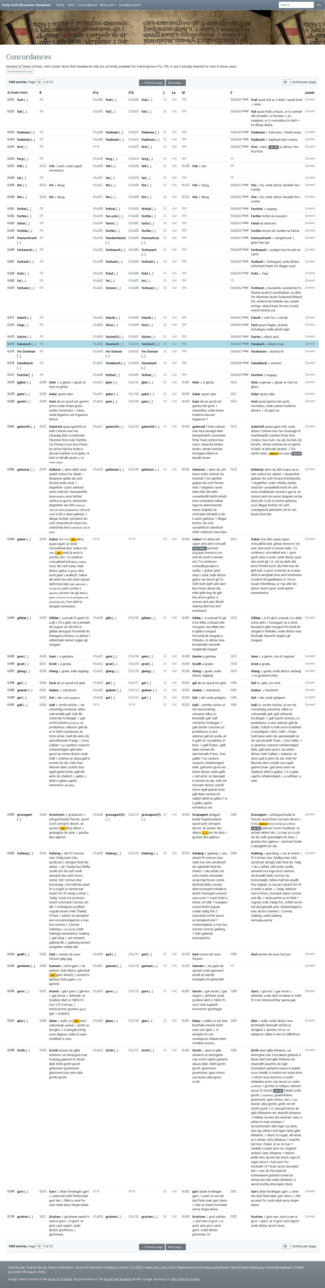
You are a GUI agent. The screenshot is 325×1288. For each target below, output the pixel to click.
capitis (72, 781)
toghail (262, 884)
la (294, 815)
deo (52, 837)
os (255, 675)
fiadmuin (23, 139)
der (60, 697)
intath (222, 496)
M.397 (186, 853)
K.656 (10, 158)
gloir (109, 382)
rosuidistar (214, 740)
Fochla (256, 216)
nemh (255, 453)
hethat (77, 496)
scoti (204, 823)
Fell (51, 166)
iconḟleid (78, 907)
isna (221, 640)
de (204, 483)
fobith (265, 727)
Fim (195, 185)
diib (209, 902)
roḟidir (289, 902)
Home (60, 5)
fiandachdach (116, 238)
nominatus (199, 807)
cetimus (289, 718)
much (213, 898)
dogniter (208, 487)
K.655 (10, 146)
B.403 (43, 704)
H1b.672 (133, 139)
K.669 (10, 280)
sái (55, 449)
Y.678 (233, 663)
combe (74, 588)
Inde (213, 575)
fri (75, 618)
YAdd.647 (236, 146)
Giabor (197, 690)
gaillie (196, 758)
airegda (54, 606)
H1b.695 (133, 208)
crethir (255, 189)
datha (268, 125)
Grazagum (258, 815)
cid (84, 527)
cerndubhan (281, 292)
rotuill (255, 579)
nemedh (214, 644)
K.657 (10, 166)
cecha (280, 867)
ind (68, 562)
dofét (81, 1025)
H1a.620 (98, 617)
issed (73, 544)
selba (81, 709)
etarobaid (199, 915)
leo (294, 584)
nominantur (69, 933)
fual (20, 100)
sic (71, 758)
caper (61, 544)
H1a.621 (98, 656)
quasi (262, 100)
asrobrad (257, 862)
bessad (256, 627)
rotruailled (258, 544)
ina (76, 509)
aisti (276, 337)
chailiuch (257, 772)
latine (66, 754)
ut (281, 147)
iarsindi (287, 288)
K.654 (10, 139)
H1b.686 (133, 273)
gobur (52, 597)
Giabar (256, 690)
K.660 (10, 196)
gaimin (213, 789)
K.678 (10, 382)
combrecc (210, 561)
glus (20, 1021)
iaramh (282, 449)
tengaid (54, 644)
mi (266, 410)
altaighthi (260, 846)
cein (208, 862)
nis (82, 705)
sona (276, 954)
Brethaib (257, 636)
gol (19, 697)
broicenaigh (259, 880)
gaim (277, 426)
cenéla (289, 867)
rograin (215, 907)
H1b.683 (133, 237)
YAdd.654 (236, 215)
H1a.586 (98, 99)
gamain (111, 966)
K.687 (10, 671)
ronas (297, 132)
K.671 (10, 317)
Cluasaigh (290, 431)
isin (205, 406)
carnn (218, 487)
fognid (205, 819)
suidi (205, 575)
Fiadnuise (258, 132)
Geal (52, 683)
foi (19, 281)
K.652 (10, 111)
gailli (222, 772)
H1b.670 (133, 111)
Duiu (291, 837)
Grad (254, 664)
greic (211, 406)
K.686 (10, 663)
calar (271, 394)
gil (77, 593)
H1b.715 (133, 814)
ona (276, 656)
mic (202, 862)
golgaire (220, 697)
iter (66, 492)
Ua (51, 444)
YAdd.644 (236, 111)
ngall (52, 772)
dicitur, (255, 754)
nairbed (78, 487)
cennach (78, 938)
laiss (66, 584)
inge (203, 880)
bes (283, 250)
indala (68, 947)
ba (51, 449)
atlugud (54, 819)
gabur (63, 571)
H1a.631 (98, 965)
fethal (21, 209)
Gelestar (198, 469)
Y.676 (233, 617)
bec (291, 566)
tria (263, 539)
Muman (54, 767)
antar (268, 920)
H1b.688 (133, 287)
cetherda (55, 718)
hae (55, 915)
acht (65, 588)
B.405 (43, 954)
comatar (198, 714)
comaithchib (200, 496)
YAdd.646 (236, 139)
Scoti (52, 823)
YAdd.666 (236, 343)
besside (85, 622)
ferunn (219, 483)
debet (77, 828)
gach (217, 570)
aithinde (75, 996)
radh (263, 837)
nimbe (291, 483)
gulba (67, 478)
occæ (196, 880)
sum (254, 893)
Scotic (277, 828)
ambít (53, 474)
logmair (289, 656)
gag (69, 959)
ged (108, 954)
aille (289, 584)
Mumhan (262, 297)
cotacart (221, 893)
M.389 (186, 663)
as (211, 798)
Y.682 (233, 697)
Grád (52, 664)
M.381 (186, 382)
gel (19, 683)
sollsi (63, 1021)
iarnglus (54, 1030)
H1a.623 (98, 671)
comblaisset (266, 492)
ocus (69, 444)
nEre (274, 731)
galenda (207, 933)
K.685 (10, 656)
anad (86, 884)
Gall (52, 705)
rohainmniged (58, 749)
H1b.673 (133, 146)
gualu (65, 671)
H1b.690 (133, 324)
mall (281, 880)
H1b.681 (133, 223)
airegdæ (267, 575)
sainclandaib (286, 736)
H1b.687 (133, 280)
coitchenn (76, 519)
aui (286, 301)
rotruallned (57, 562)
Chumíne (55, 440)
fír (65, 893)
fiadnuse (23, 132)
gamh (21, 401)
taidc (195, 862)
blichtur (54, 979)
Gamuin (55, 966)
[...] (26, 100)
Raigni (283, 266)
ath (223, 469)
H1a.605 (98, 343)
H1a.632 (98, 991)
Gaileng (22, 853)
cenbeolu (206, 532)
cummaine (218, 435)
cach (79, 478)
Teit (61, 880)
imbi (195, 487)
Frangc (73, 740)
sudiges (275, 250)
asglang (83, 671)
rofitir (211, 915)
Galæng (198, 853)
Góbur (77, 548)
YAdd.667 (236, 351)
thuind (255, 292)
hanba (218, 444)
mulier (53, 410)
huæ (203, 440)
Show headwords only (20, 71)
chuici (77, 523)
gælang (212, 853)
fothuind (284, 297)
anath (196, 893)
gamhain (23, 966)
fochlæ (22, 231)
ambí (62, 483)
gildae (146, 618)
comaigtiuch (259, 510)
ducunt (210, 415)
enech (295, 853)
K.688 (10, 682)
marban (65, 453)
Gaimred (55, 426)
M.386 (186, 539)
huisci (196, 474)
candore (71, 745)
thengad (55, 636)
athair (53, 867)
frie (212, 911)
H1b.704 (133, 426)
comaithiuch (200, 527)
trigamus (81, 415)
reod (277, 683)
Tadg (297, 862)
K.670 (10, 287)
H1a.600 (98, 280)
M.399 (186, 965)
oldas (72, 1034)
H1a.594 (98, 223)
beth (283, 487)
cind (254, 781)
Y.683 (233, 704)
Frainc (292, 731)
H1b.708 (133, 656)
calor (69, 394)
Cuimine (274, 435)
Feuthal (257, 209)
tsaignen (257, 120)
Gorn (254, 991)
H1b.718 (133, 965)
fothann (23, 288)
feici (145, 325)
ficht (20, 273)
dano (195, 749)
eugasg (271, 209)
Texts (71, 5)
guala (208, 671)
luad (275, 306)
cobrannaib (259, 714)
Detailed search (130, 5)
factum (54, 959)
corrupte (63, 823)
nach (202, 584)
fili (265, 579)
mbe (195, 593)
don (81, 571)
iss (285, 622)
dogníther (56, 487)
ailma (211, 539)
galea (63, 781)
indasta (64, 758)
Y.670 (233, 382)
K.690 (10, 697)
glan (68, 622)
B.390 (43, 401)
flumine (278, 116)
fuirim (21, 337)
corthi (63, 705)
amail (264, 292)
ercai (280, 344)
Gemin (197, 656)
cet (204, 740)
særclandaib (264, 740)
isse (208, 627)
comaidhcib (272, 487)
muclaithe (274, 288)
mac (70, 431)
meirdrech (213, 690)
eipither (216, 478)
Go (319, 5)
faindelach (25, 363)
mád (60, 492)
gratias (84, 832)
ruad (292, 266)
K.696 (10, 991)
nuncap (256, 920)
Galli (52, 758)
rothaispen (64, 907)
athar (82, 893)
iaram (73, 458)
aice (64, 875)
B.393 (43, 539)
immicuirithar (271, 1000)
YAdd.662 (236, 287)
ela (270, 301)
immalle (262, 116)
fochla (21, 216)
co (214, 714)
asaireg (197, 606)
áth (71, 505)
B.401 (43, 690)
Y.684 (233, 814)
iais (267, 242)
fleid (80, 862)
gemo (268, 656)
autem (53, 828)
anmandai (216, 875)
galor (109, 394)
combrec (77, 557)
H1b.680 (133, 215)
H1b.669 (133, 99)
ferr (296, 147)
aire (214, 731)
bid (284, 139)
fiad (271, 132)
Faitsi (255, 223)
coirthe (207, 705)
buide (65, 819)
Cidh (195, 584)
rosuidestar (70, 731)
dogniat (206, 510)
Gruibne (54, 1000)
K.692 (10, 814)
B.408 (43, 1020)
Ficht (254, 273)
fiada (288, 132)
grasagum (56, 832)
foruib (291, 250)
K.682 (10, 469)
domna (275, 351)
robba (273, 880)
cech (210, 483)
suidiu (196, 570)
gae (268, 853)
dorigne (71, 862)
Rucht (273, 297)
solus (195, 575)
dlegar (53, 519)
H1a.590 (98, 158)
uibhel (276, 474)
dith (214, 492)
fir (282, 351)
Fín (51, 185)
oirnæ (215, 991)
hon (69, 602)
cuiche (216, 705)
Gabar (255, 539)
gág (63, 959)
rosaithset (294, 727)
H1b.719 (133, 991)
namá (53, 880)
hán (65, 449)
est (76, 401)
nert (264, 147)
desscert (270, 223)
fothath (23, 262)
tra (69, 898)
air (225, 736)
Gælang (54, 929)
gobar (277, 544)
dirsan (206, 449)
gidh (202, 593)
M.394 (186, 697)
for (276, 266)
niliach (210, 453)
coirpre (212, 440)
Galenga (55, 933)
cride (72, 911)
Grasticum (56, 815)
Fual (254, 100)
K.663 (10, 223)
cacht (254, 254)
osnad (294, 301)
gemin (61, 772)
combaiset (206, 501)
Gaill (59, 731)
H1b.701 (133, 382)
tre (61, 539)
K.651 (10, 99)
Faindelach (259, 363)
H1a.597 (98, 249)
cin (88, 527)
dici (219, 828)
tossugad (275, 622)
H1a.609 (98, 166)
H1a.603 (98, 324)
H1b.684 (133, 249)
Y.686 (233, 954)
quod (69, 401)
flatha (295, 231)
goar (298, 557)
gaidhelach (274, 579)
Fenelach (257, 344)
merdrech (69, 690)
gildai (199, 631)
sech (51, 509)
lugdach (212, 1004)
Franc (277, 740)
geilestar (112, 469)
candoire (260, 745)
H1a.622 (98, 663)
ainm (68, 469)
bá (300, 440)
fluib (268, 111)
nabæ (219, 501)
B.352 (43, 185)
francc (214, 754)
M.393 (186, 690)
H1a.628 (98, 814)
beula (255, 514)
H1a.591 (98, 177)
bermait (287, 841)
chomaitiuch (64, 523)
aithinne (210, 996)
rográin (54, 911)
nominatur (56, 170)
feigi (20, 325)
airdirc (196, 449)
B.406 (43, 965)
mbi (253, 474)
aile (216, 584)
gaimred (198, 426)
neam (52, 462)
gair (52, 1013)
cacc (224, 853)
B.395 (43, 853)
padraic (216, 819)
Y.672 (233, 401)
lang (61, 938)
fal (19, 178)
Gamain (198, 966)
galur (21, 394)
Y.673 (233, 426)
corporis (83, 745)
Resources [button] (107, 5)
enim (79, 749)
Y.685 (233, 853)
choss (196, 789)
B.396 (43, 656)
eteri (278, 406)
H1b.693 (133, 351)
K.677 (10, 374)
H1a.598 (98, 261)
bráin (69, 772)
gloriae (266, 382)
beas (52, 496)
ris (255, 823)
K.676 (10, 363)
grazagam (24, 815)
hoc (51, 924)
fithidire (270, 631)
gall (20, 705)
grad (20, 664)
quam (264, 588)
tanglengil (199, 649)
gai (264, 991)
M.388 (186, 656)
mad (254, 487)
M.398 (186, 954)
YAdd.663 (236, 317)
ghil (253, 570)
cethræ (214, 474)
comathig (55, 709)
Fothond (257, 288)
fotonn (111, 288)
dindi (205, 798)
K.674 (10, 343)
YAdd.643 (236, 99)
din (59, 566)
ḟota (65, 440)
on (289, 116)
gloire (64, 387)
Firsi (254, 147)
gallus (80, 776)
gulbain (256, 478)
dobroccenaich (202, 889)
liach (52, 458)
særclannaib (200, 754)
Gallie (294, 740)
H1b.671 (133, 132)
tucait (255, 584)
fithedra (198, 640)
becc (67, 593)
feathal (22, 375)
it (269, 120)
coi (273, 310)
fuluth (21, 318)
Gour (52, 566)
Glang (53, 671)
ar (273, 100)
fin (262, 185)
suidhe (281, 231)
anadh (294, 880)
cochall (274, 763)
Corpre (256, 440)
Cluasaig (55, 435)
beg (209, 593)
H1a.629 (98, 853)
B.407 (43, 991)
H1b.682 (133, 230)
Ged (195, 954)
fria (253, 884)
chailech (66, 776)
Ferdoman (258, 351)
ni (88, 453)
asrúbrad (55, 862)
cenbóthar (56, 527)
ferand (54, 483)
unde (69, 166)
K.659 (10, 185)
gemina (210, 656)
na (288, 231)
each (61, 166)
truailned (288, 828)
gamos (84, 401)
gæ (207, 991)
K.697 (10, 1020)
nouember (199, 410)
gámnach (83, 970)
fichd (109, 273)
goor (293, 552)
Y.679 (233, 671)
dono (294, 622)
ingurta (197, 505)
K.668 (10, 273)
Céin (75, 858)
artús (60, 736)
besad (214, 622)
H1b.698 (133, 185)
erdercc (78, 449)
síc (295, 754)
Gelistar (55, 469)
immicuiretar (58, 1009)
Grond (53, 991)
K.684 (10, 617)
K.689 (10, 690)
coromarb (65, 902)
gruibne (197, 1000)
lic (281, 656)
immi (64, 979)
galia (295, 772)
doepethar (292, 474)
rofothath (258, 266)
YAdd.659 (236, 261)
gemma (67, 656)
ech (203, 166)
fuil (268, 100)
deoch (211, 588)
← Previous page (152, 83)
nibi (202, 492)
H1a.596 (98, 237)
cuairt (68, 487)
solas (72, 566)
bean (80, 410)
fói (253, 301)
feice (109, 325)
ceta (283, 727)
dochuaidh (258, 875)
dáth (75, 469)
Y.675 (233, 539)
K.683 (10, 539)
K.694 (10, 954)
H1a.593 (98, 215)
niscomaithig (206, 709)
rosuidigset (260, 731)
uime (70, 483)
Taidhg (278, 858)
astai (203, 776)
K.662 (10, 215)
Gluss (53, 1021)
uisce (257, 104)
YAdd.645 (236, 132)
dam (213, 566)
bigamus (63, 415)
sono (77, 954)
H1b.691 (133, 336)
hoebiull (197, 478)
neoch (210, 579)
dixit (298, 292)
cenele (203, 875)
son (62, 557)
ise (71, 597)
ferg (20, 159)
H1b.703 (133, 401)
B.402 (43, 697)
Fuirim (256, 337)
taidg (205, 911)
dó (60, 514)
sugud (58, 627)
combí (53, 871)
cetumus (214, 727)
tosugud (198, 627)
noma (220, 880)
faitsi (21, 223)
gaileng (54, 942)
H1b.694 (133, 363)
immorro (211, 553)
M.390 (186, 671)
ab (58, 401)
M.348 (186, 166)
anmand (54, 875)
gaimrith (23, 426)
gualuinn (264, 675)
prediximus (56, 727)
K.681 (10, 426)
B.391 (43, 426)
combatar (70, 709)
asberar (197, 736)
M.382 (186, 393)
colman (220, 426)
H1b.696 (133, 166)
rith (283, 426)
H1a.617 (98, 426)
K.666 (10, 249)
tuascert (281, 216)
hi (299, 431)
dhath (219, 602)
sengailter (56, 947)
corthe (266, 705)
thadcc (197, 871)
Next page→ (176, 83)
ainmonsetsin (212, 505)
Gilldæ (53, 618)
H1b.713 (133, 697)
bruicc (78, 875)
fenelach (112, 344)
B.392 (43, 469)
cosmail (296, 111)
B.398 (43, 671)
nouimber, (258, 406)
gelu (82, 683)
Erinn (52, 736)
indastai (286, 754)
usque (287, 469)
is (290, 111)
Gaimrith (257, 426)
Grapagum (200, 815)
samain (197, 970)
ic (212, 1000)
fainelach (24, 344)
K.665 (10, 237)
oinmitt (276, 363)
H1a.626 (98, 697)
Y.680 (233, 682)
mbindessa (267, 584)
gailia (198, 803)
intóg (82, 1030)
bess (217, 532)
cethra (62, 474)
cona (52, 1034)
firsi (20, 147)
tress (85, 740)
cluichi (279, 718)
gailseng (74, 942)
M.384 (186, 426)
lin (280, 306)
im (288, 120)
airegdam (78, 597)
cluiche (202, 727)
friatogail (207, 893)
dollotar (291, 889)
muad (294, 306)
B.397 (43, 663)
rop (282, 584)
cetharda (198, 723)
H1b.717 (133, 954)
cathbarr (292, 776)
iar (83, 966)
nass (278, 132)
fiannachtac (150, 238)
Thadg (70, 867)
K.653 (10, 132)
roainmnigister (202, 924)
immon (256, 496)
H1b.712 (133, 690)
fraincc (213, 745)
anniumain (80, 501)
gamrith (76, 426)
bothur (197, 523)
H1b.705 (133, 469)
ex (205, 758)
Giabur (54, 690)
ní (252, 449)
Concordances (87, 5)
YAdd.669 (236, 208)
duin (222, 832)
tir (289, 510)
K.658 (10, 177)
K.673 (10, 336)
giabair (22, 690)
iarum (196, 510)
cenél (78, 871)
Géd (52, 954)
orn (86, 991)
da (73, 478)
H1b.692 (133, 343)
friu (280, 902)
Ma (209, 492)
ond (195, 557)
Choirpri (59, 444)
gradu (67, 664)
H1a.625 (98, 690)
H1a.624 (98, 682)
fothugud (274, 262)
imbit (204, 474)
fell (19, 166)
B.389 (43, 393)
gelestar (23, 469)
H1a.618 (98, 469)
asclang (296, 671)
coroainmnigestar (67, 920)
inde (52, 431)
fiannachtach (27, 238)
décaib (63, 458)
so (289, 832)
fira (253, 151)
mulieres (198, 415)
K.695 (10, 965)
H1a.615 (98, 393)
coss (283, 763)
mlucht (209, 975)
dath (281, 100)
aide (262, 622)
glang (21, 671)
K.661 (10, 208)
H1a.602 (98, 317)
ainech (196, 858)
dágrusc (62, 1034)
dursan (54, 453)
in (270, 292)
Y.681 (233, 690)
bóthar (64, 519)
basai (205, 444)
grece (53, 406)
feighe (271, 325)
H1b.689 (133, 317)
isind (254, 501)
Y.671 (233, 393)
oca (265, 871)
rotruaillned (57, 548)
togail (60, 889)
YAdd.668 (236, 363)
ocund (196, 907)
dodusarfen (273, 898)
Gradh (196, 664)
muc (286, 306)
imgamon (198, 419)
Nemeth (270, 636)
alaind (266, 306)
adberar (71, 727)
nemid (69, 640)
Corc (52, 1004)
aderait (267, 828)
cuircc (196, 444)
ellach (268, 337)
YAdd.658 (236, 249)
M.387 (186, 617)
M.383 (186, 401)
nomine (60, 924)
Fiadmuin (258, 139)
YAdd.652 (236, 185)
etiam (70, 406)
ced (253, 898)
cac (65, 929)
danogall (219, 776)
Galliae (53, 745)
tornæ (278, 823)
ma (84, 523)
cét (60, 871)
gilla (267, 627)
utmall (282, 318)
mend (255, 310)
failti (298, 996)
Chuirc (83, 444)
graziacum (75, 815)
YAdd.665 (236, 336)
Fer (253, 297)
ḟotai (195, 440)
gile (219, 593)
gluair (78, 382)
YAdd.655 (236, 223)
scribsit (291, 823)
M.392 (186, 682)
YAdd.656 (236, 230)
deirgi (259, 125)
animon (81, 505)
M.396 (186, 814)
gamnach (217, 970)
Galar (53, 394)
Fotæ (284, 435)
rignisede (203, 867)
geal (59, 575)
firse (260, 151)
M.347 (186, 185)
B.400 (43, 682)
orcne (285, 991)
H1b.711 (133, 682)
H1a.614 (98, 382)
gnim (254, 242)
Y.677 (233, 656)
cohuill (219, 785)
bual (299, 100)
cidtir (195, 532)
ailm (270, 539)
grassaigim (275, 837)
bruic (279, 871)
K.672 (10, 324)
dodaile (288, 185)
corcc (195, 1004)
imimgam (198, 979)
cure (195, 898)
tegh (286, 329)
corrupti (283, 819)
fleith (205, 907)
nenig (71, 893)
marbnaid (77, 435)
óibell (77, 474)
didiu (202, 622)
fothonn (148, 288)
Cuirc (271, 440)
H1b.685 (133, 261)
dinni (52, 781)
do (274, 231)
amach (287, 884)
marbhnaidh (259, 435)
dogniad (70, 509)
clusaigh (210, 431)
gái (81, 991)
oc (284, 898)
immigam (198, 453)
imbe (195, 492)
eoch (76, 553)
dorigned (82, 915)
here (195, 745)
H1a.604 (98, 336)
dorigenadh (264, 907)
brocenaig (56, 884)
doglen (281, 636)
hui (76, 431)
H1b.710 (133, 671)
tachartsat (76, 889)
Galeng (111, 853)
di (71, 553)
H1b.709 (133, 663)
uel (72, 415)
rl (272, 561)
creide (196, 911)
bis (295, 288)
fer (225, 781)
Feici (254, 325)
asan (297, 570)
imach (53, 893)
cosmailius (278, 120)
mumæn (198, 785)
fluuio (279, 111)
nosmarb (276, 893)
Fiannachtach (261, 238)
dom (206, 606)
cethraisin (199, 514)
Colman (61, 431)
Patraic (75, 819)
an (272, 216)
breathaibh (200, 644)
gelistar (79, 514)
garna (285, 1000)
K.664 (10, 230)
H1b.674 (133, 158)
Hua (292, 435)
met (52, 387)
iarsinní (85, 942)
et (84, 426)
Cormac (78, 853)
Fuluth (256, 318)
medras (265, 310)
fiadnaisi (112, 132)
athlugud (276, 815)
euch (272, 566)
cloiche (72, 705)
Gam (52, 401)
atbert (66, 915)
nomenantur (259, 593)
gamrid (54, 984)
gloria (66, 382)
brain (264, 767)
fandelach (113, 363)
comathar (273, 709)
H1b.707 (133, 617)
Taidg (59, 858)
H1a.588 (98, 132)
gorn (20, 991)
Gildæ (196, 618)
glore (254, 387)
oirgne (196, 996)
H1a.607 (98, 363)
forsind (263, 566)
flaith (269, 266)
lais (269, 514)
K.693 (10, 853)
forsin (202, 588)
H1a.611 (98, 185)
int (290, 487)
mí (75, 453)
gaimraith (217, 979)
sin (56, 509)
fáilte (76, 1000)
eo (63, 401)
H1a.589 (98, 139)
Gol (51, 697)
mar (284, 832)
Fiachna (81, 440)
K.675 (10, 351)
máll (74, 884)
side (288, 548)
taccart (277, 884)
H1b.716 (133, 853)
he (197, 622)
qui (284, 823)
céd (272, 867)
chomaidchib (78, 492)
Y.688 (233, 991)
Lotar (62, 898)
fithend (297, 297)
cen (294, 510)
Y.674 (233, 469)
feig (265, 273)
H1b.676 (133, 177)
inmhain (278, 301)
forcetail (198, 636)
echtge (256, 306)
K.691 (10, 704)
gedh (21, 954)
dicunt (74, 823)
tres (222, 754)
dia (218, 588)
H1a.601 (98, 287)
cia (281, 561)
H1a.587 (98, 111)
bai (282, 492)
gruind (72, 1009)
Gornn (196, 991)
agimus (60, 837)
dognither (56, 505)
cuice (202, 898)
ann (83, 584)
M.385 (186, 469)
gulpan (197, 483)
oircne (61, 996)
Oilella (86, 867)
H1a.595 (98, 230)
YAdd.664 (236, 324)
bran (221, 789)
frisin (221, 898)
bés (76, 627)
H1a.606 (98, 351)
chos (81, 767)
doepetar (55, 478)
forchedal (78, 631)
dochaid (197, 884)
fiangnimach (283, 238)
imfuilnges (258, 329)
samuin (54, 970)
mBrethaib (56, 640)
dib (51, 907)
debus (196, 832)
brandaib (198, 718)
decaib (196, 458)
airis (204, 544)
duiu (72, 832)
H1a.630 (98, 954)
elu (66, 763)
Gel (253, 683)
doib (195, 767)
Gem (52, 656)
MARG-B (273, 454)
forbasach (24, 250)
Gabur (53, 539)
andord (262, 301)
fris (289, 579)
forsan (52, 588)
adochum (77, 527)
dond (278, 329)
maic (72, 440)
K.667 (10, 261)
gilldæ (21, 618)
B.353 (43, 166)
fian (261, 242)
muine (292, 139)
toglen (78, 640)
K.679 (10, 393)
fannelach (149, 363)
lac (59, 754)
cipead (85, 579)
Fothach (257, 262)
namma (289, 871)
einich (257, 889)
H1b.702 (133, 393)
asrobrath (219, 862)
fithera (69, 636)
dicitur (288, 147)
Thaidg (81, 911)
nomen (266, 231)
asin (212, 602)
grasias (256, 841)
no (298, 250)
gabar (21, 539)
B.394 (43, 617)
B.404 (43, 814)
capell (78, 166)
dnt (256, 410)
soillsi (270, 329)
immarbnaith (201, 435)
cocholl (72, 767)
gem (20, 656)
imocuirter (199, 1009)
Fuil (253, 111)
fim (19, 185)
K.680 (10, 401)
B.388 (43, 382)
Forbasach (258, 250)
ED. (73, 539)
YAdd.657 (236, 237)
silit (253, 116)
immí (67, 966)
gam (109, 401)
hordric (256, 444)
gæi (54, 938)
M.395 (186, 704)
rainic (263, 453)
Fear (80, 763)
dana (78, 584)
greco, (276, 749)
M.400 (186, 991)
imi (210, 966)
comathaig (258, 709)
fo (299, 288)
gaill (198, 740)
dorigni (270, 862)
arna (69, 496)
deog (60, 185)
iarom (277, 496)
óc (87, 1025)
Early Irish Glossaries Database (26, 5)
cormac (211, 858)
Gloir (52, 382)
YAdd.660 (236, 273)
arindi (196, 975)
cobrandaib (57, 714)
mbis (274, 675)
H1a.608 (98, 208)
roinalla (218, 889)
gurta (67, 501)
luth (267, 318)
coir (297, 832)
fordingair (69, 718)
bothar (273, 505)
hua (75, 444)
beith (213, 496)
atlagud (214, 815)
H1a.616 (98, 401)
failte (217, 1000)
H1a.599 (98, 273)
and (69, 548)
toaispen (221, 902)
